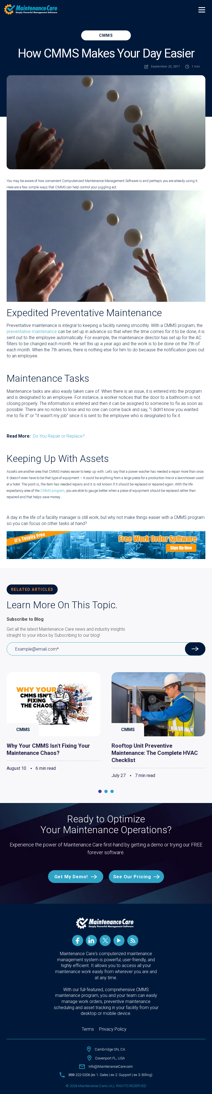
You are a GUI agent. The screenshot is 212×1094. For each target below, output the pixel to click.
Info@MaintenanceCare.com (111, 1066)
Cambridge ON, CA (110, 1049)
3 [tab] (112, 791)
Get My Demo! (71, 876)
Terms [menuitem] (88, 1029)
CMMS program (52, 490)
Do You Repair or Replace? (59, 436)
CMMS (106, 35)
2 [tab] (106, 791)
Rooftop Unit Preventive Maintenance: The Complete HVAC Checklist (155, 752)
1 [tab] (100, 791)
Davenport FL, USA (110, 1058)
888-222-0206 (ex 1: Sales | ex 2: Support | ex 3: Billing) (110, 1075)
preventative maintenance (32, 331)
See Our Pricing (132, 876)
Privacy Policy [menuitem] (112, 1029)
